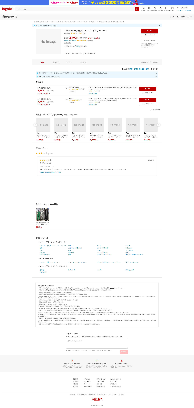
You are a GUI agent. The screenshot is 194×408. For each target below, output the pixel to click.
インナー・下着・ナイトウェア (52, 22)
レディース (66, 22)
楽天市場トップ (38, 22)
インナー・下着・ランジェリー (80, 22)
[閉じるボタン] (160, 25)
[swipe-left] (35, 124)
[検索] (137, 9)
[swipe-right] (158, 124)
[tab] (42, 62)
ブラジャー (94, 22)
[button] (149, 9)
